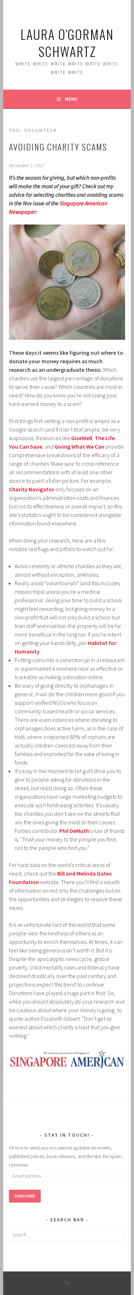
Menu (71, 99)
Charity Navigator (31, 489)
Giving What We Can (79, 446)
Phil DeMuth (74, 830)
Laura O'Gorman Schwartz (67, 42)
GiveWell (81, 438)
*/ (67, 1283)
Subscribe (24, 1196)
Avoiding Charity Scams (58, 146)
